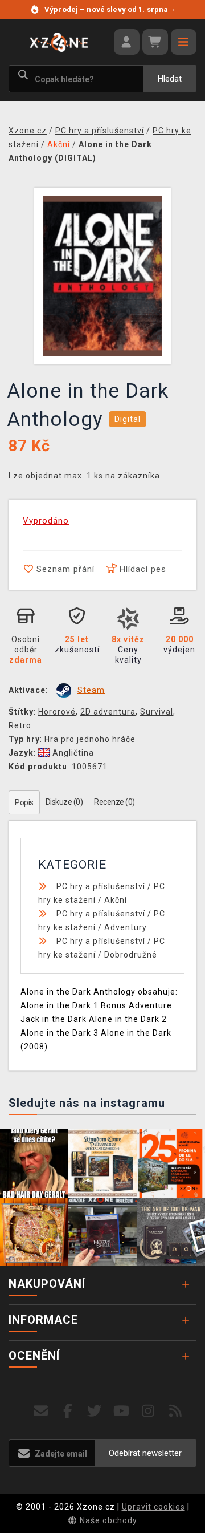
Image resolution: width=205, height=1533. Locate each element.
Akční (115, 900)
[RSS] (175, 1411)
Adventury (125, 927)
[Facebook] (68, 1411)
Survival (156, 711)
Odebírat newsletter (145, 1453)
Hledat (170, 79)
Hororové (57, 711)
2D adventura (108, 711)
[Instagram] (148, 1411)
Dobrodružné (130, 954)
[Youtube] (121, 1411)
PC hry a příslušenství (100, 886)
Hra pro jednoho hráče (90, 739)
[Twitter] (95, 1411)
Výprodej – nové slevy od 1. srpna (109, 9)
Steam (91, 689)
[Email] (41, 1411)
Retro (20, 725)
